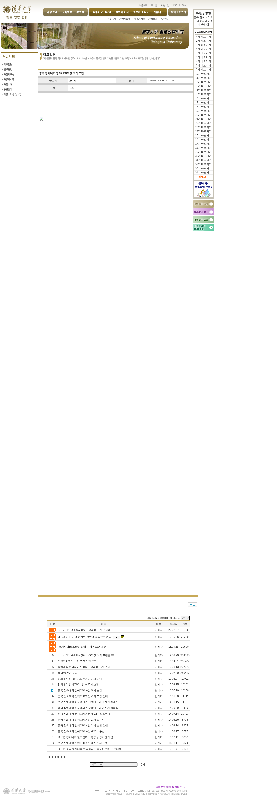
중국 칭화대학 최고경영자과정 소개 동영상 (203, 21)
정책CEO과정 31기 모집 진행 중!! (77, 661)
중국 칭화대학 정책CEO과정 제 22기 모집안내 (84, 713)
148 (52, 661)
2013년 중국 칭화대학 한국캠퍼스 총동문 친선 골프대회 (90, 748)
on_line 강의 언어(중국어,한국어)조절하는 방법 (85, 636)
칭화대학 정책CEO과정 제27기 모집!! (79, 684)
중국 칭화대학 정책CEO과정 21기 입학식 (81, 719)
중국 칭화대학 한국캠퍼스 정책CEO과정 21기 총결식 (88, 702)
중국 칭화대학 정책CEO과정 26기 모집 (80, 690)
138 (52, 719)
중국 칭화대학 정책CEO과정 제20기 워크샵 (83, 743)
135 (52, 737)
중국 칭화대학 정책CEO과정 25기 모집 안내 (83, 696)
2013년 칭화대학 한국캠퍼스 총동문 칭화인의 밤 (86, 737)
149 (52, 655)
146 (52, 672)
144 (52, 684)
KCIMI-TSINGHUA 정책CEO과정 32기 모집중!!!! (86, 655)
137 (52, 725)
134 (52, 743)
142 (52, 696)
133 (52, 748)
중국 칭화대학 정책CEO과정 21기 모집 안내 (83, 725)
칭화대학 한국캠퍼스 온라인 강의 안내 (80, 678)
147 (52, 667)
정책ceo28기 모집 (68, 672)
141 (52, 702)
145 (52, 678)
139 (52, 713)
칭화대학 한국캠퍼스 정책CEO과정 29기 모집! (84, 667)
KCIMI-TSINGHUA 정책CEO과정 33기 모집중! (85, 629)
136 (52, 731)
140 (52, 707)
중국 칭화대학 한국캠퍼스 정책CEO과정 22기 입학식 (88, 707)
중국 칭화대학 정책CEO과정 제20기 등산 (81, 731)
